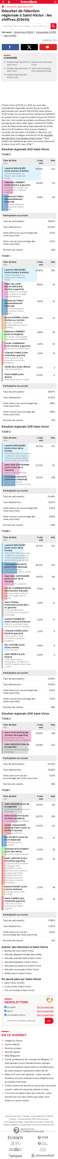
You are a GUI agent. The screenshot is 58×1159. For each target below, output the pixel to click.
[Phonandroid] (43, 1156)
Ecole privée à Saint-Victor (17, 986)
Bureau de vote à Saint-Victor (19, 950)
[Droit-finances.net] (43, 1143)
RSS (34, 1119)
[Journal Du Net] (15, 1143)
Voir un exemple (45, 1007)
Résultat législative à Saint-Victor (21, 962)
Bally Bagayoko (12, 1055)
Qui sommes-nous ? (13, 1116)
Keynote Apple (12, 1052)
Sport (9, 1011)
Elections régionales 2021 (20, 6)
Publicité (49, 1116)
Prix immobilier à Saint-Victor (19, 990)
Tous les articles (24, 1119)
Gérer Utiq (49, 1122)
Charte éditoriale (37, 1116)
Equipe (26, 1116)
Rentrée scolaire (13, 1048)
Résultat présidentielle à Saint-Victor (22, 958)
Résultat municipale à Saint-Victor (21, 969)
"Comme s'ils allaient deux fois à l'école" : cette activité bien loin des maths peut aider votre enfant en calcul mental (28, 1097)
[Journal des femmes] (15, 1138)
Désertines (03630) (23, 32)
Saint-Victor (36, 68)
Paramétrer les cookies (34, 1122)
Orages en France (13, 1040)
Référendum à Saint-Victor (18, 973)
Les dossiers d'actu (15, 1015)
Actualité (10, 1007)
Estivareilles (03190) (46, 32)
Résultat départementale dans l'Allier (23, 954)
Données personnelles (14, 1122)
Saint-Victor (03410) (14, 983)
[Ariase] (15, 1155)
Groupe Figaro (25, 1125)
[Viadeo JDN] (43, 1150)
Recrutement (43, 1119)
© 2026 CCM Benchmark (43, 1125)
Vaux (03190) (10, 35)
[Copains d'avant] (15, 1149)
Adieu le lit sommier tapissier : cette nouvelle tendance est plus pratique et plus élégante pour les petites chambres (29, 1078)
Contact (13, 1119)
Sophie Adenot (12, 1044)
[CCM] (43, 1138)
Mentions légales (11, 1125)
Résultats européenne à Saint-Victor (22, 965)
